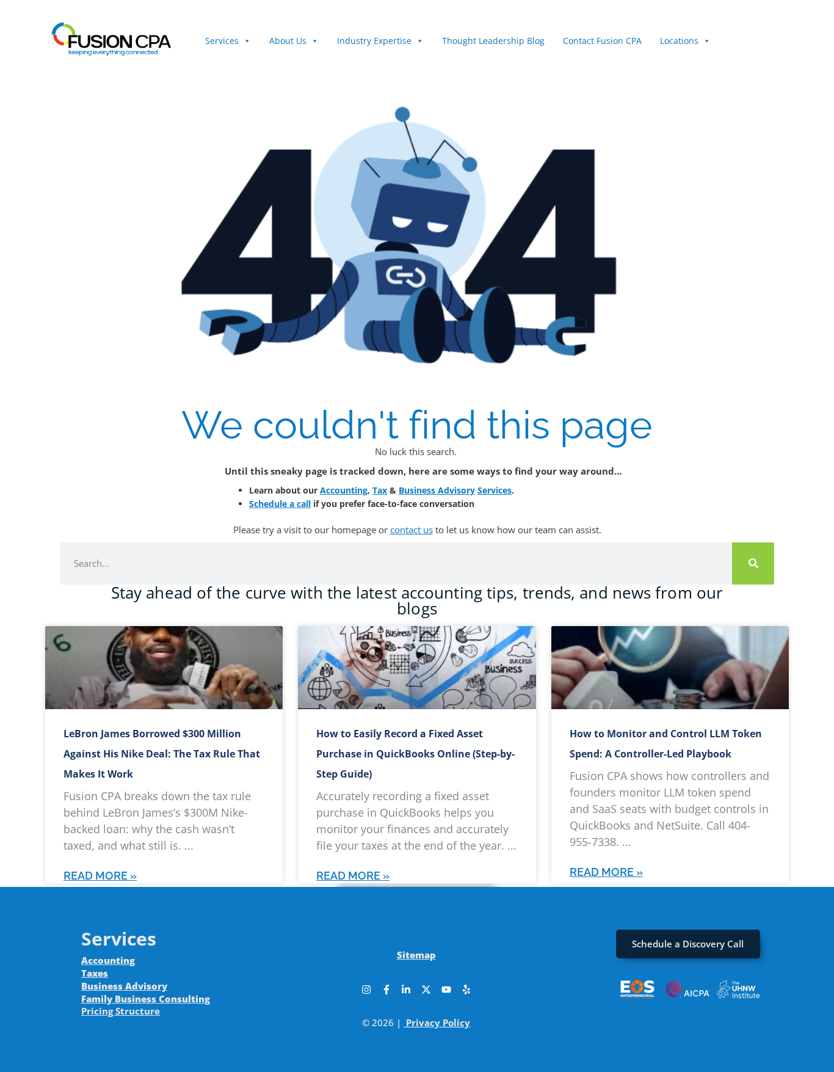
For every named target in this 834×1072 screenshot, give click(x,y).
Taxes (94, 973)
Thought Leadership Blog (493, 40)
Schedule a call (280, 503)
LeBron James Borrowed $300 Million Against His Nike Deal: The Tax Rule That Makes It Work (161, 754)
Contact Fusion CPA (602, 40)
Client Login (753, 34)
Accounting (344, 490)
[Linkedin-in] (406, 989)
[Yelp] (466, 989)
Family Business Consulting (145, 999)
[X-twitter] (426, 989)
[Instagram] (366, 989)
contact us (411, 529)
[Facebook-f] (386, 989)
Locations (679, 40)
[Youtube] (446, 989)
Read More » (100, 875)
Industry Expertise (374, 40)
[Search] (753, 563)
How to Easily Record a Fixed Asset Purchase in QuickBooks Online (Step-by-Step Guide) (415, 754)
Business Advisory (437, 490)
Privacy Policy (438, 1022)
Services (222, 40)
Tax (379, 490)
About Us (287, 40)
